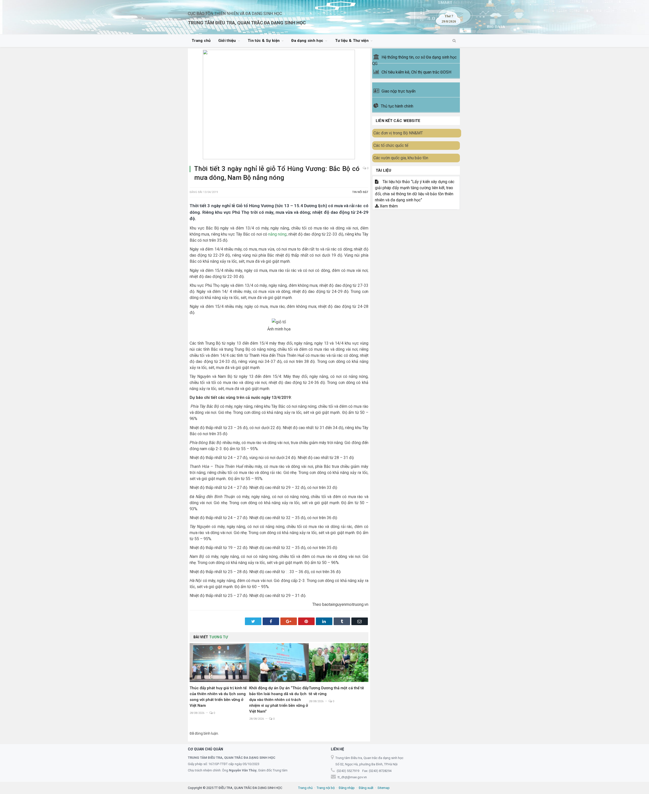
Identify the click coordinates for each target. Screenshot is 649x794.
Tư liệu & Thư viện (352, 40)
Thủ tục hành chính (397, 106)
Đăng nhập (347, 788)
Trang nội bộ (326, 788)
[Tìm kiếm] (454, 40)
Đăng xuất (366, 788)
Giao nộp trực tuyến (399, 91)
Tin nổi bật (360, 192)
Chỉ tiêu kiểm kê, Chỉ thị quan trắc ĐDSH (416, 72)
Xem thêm (388, 206)
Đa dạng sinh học (307, 40)
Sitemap (383, 788)
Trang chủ (201, 40)
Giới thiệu (227, 40)
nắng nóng (277, 234)
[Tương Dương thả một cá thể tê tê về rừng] (338, 662)
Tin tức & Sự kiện (264, 40)
